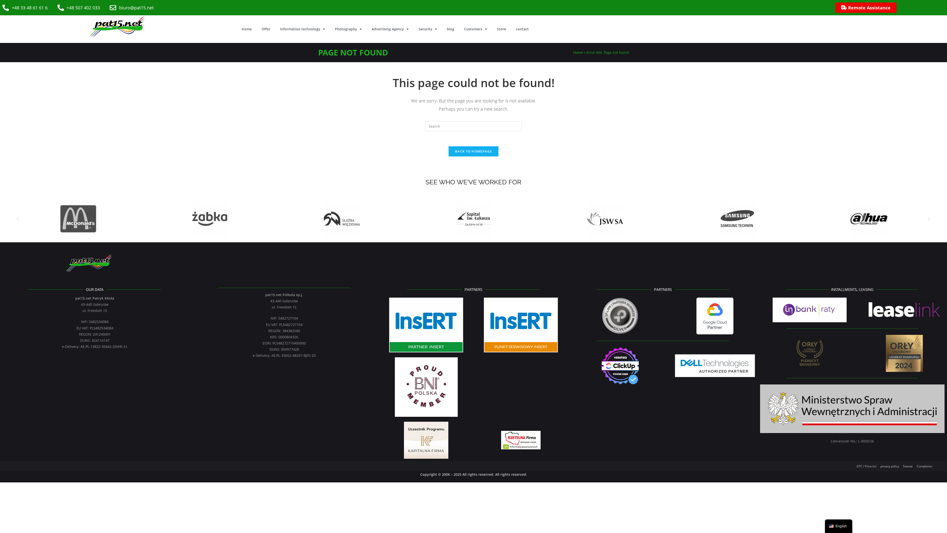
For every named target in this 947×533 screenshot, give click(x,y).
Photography (346, 29)
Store (501, 29)
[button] (18, 219)
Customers (473, 29)
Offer (266, 29)
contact (522, 29)
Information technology (300, 29)
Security (425, 29)
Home (247, 29)
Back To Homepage (473, 151)
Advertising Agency (388, 29)
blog (450, 29)
